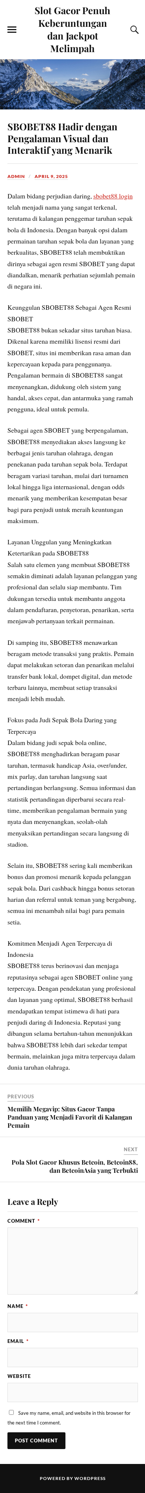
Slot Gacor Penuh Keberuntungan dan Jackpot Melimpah (72, 29)
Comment (23, 1221)
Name (17, 1306)
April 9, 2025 (51, 176)
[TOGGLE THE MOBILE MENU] (11, 30)
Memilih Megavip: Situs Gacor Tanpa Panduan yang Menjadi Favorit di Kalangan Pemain (69, 1117)
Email (18, 1341)
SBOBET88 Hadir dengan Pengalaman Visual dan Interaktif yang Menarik (62, 138)
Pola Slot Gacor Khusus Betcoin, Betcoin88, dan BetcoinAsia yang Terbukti (75, 1166)
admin (16, 176)
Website (19, 1376)
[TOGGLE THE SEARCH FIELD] (133, 30)
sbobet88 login (113, 195)
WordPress (90, 1478)
